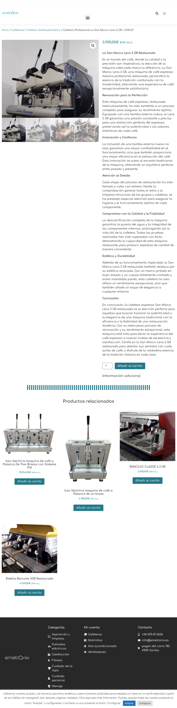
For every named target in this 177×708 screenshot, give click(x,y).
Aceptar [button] (129, 703)
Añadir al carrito (130, 365)
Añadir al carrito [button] (29, 481)
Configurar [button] (145, 703)
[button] (87, 18)
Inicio (5, 30)
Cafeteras (17, 30)
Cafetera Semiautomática (43, 30)
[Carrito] (164, 13)
